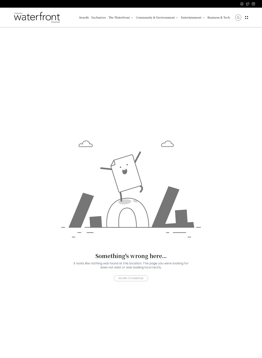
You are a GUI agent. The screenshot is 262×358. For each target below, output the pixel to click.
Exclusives (98, 17)
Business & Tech (219, 17)
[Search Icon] (238, 18)
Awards (84, 17)
